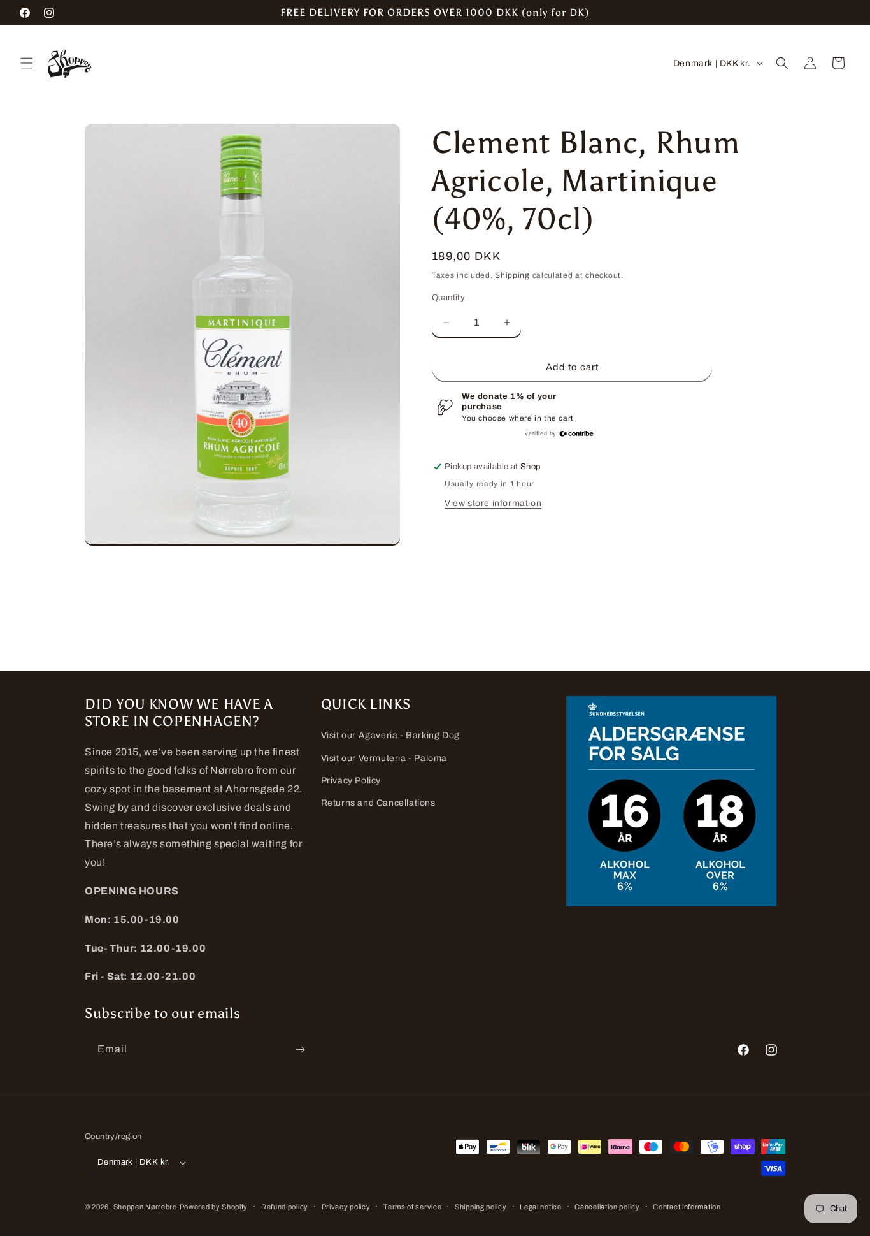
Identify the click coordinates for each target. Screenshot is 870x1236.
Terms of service (412, 1207)
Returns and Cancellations (378, 803)
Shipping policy (481, 1207)
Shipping (512, 275)
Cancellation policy (606, 1207)
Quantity (448, 297)
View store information (493, 503)
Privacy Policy (351, 780)
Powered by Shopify (214, 1207)
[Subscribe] (300, 1049)
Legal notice (540, 1207)
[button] (27, 63)
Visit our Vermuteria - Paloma (384, 758)
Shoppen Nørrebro (145, 1207)
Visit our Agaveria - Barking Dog (390, 735)
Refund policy (284, 1207)
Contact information (686, 1207)
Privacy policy (346, 1207)
